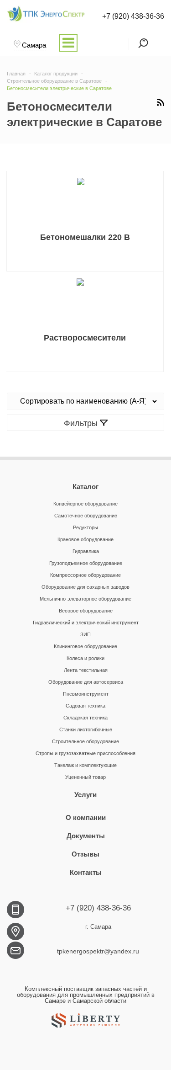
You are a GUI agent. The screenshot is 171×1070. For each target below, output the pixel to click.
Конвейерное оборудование (85, 503)
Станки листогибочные (85, 729)
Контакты (86, 872)
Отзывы (85, 854)
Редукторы (85, 527)
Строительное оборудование (85, 741)
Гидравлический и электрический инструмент (86, 622)
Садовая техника (85, 705)
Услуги (85, 795)
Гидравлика (86, 551)
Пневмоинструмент (86, 694)
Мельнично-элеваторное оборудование (85, 599)
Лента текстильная (86, 670)
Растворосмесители (85, 337)
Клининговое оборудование (85, 646)
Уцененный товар (85, 777)
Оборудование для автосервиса (85, 682)
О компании (86, 817)
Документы (86, 836)
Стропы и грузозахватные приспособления (85, 753)
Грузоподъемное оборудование (85, 563)
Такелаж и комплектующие (85, 765)
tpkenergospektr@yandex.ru (98, 951)
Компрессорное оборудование (85, 575)
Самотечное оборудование (85, 515)
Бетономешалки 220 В (85, 237)
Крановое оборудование (85, 539)
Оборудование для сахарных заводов (85, 587)
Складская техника (85, 717)
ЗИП (85, 634)
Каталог (85, 486)
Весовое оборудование (86, 610)
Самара (34, 45)
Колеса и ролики (85, 658)
